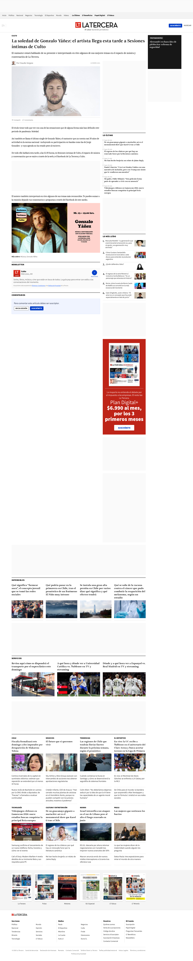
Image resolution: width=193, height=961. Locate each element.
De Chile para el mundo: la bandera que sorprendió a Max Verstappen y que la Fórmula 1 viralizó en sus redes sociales (130, 793)
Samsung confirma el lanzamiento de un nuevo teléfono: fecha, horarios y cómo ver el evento (27, 848)
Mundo (59, 15)
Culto (14, 36)
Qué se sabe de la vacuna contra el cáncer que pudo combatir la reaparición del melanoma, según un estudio (129, 591)
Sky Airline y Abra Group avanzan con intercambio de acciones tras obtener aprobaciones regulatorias (61, 778)
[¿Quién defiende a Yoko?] (140, 267)
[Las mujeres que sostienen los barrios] (130, 832)
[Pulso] (44, 900)
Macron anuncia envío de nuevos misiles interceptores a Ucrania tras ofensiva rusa (94, 859)
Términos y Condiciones (38, 285)
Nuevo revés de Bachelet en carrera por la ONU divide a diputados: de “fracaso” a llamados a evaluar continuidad (26, 793)
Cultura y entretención (56, 807)
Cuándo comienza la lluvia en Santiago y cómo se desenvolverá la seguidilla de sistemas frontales (95, 778)
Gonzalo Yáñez (32, 256)
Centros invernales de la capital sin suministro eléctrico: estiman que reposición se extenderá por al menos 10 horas (27, 780)
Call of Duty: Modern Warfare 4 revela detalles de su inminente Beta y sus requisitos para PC (27, 859)
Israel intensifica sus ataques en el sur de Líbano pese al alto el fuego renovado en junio (95, 816)
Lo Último (76, 15)
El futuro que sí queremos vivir (59, 743)
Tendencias (85, 738)
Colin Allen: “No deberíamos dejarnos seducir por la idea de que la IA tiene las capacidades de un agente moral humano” (95, 793)
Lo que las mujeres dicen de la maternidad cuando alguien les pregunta (127, 848)
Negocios (28, 15)
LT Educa (110, 15)
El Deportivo (49, 15)
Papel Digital (100, 15)
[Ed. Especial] (90, 900)
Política (11, 15)
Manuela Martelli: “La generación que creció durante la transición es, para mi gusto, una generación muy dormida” (119, 244)
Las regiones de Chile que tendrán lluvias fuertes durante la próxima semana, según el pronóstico (94, 746)
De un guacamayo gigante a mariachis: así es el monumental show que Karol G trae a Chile (123, 143)
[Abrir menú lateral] (4, 25)
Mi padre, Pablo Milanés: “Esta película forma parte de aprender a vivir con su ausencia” (123, 180)
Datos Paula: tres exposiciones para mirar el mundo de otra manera (129, 857)
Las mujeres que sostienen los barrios (129, 812)
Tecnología (38, 15)
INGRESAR (187, 25)
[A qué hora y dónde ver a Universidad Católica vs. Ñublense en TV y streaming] (78, 684)
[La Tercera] (22, 900)
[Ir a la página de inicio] (96, 25)
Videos (66, 15)
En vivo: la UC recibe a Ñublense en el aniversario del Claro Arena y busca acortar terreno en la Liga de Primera (129, 746)
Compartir (17, 120)
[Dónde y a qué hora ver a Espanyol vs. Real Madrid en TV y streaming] (124, 684)
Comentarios (28, 120)
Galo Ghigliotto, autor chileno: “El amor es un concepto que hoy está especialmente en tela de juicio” (118, 295)
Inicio (4, 15)
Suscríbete (37, 308)
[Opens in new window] (67, 900)
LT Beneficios (87, 15)
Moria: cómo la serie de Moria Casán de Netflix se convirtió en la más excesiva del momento (119, 285)
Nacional (19, 15)
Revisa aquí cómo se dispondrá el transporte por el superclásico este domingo (31, 666)
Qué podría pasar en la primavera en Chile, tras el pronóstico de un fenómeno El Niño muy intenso (61, 590)
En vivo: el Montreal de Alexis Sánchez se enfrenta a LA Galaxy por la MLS (129, 778)
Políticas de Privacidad (54, 285)
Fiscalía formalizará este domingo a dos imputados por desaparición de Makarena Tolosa (27, 746)
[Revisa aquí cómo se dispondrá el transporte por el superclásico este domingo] (33, 684)
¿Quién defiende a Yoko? (115, 264)
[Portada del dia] (124, 385)
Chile (14, 738)
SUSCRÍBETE (124, 427)
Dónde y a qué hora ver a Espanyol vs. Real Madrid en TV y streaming (124, 665)
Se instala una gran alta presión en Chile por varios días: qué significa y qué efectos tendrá (95, 590)
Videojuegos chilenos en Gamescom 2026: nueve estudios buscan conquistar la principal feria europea (124, 190)
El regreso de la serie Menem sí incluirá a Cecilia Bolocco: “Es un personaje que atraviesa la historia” (119, 276)
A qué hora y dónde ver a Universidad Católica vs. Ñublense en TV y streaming (78, 666)
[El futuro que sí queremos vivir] (61, 762)
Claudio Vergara (26, 63)
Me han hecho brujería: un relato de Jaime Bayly (124, 161)
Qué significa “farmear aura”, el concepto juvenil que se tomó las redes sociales (26, 590)
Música (23, 256)
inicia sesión (21, 308)
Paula (116, 807)
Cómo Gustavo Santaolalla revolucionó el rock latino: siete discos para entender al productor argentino (118, 255)
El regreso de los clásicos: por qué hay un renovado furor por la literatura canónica (121, 153)
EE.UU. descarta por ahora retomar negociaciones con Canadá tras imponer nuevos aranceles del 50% (94, 848)
